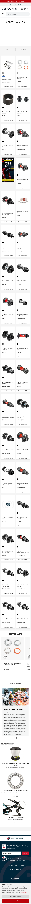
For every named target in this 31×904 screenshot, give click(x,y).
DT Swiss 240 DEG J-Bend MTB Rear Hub (7, 214)
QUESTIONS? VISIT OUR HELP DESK (15, 865)
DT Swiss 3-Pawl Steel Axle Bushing (7, 112)
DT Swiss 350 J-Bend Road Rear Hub (7, 619)
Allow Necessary (15, 896)
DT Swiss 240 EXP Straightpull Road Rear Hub (23, 552)
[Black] (3, 107)
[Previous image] (14, 738)
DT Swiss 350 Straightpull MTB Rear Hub (22, 619)
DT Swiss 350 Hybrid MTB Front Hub (7, 281)
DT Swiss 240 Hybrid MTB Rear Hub (7, 383)
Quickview (15, 770)
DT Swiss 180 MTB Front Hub (22, 281)
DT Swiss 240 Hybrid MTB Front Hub (7, 349)
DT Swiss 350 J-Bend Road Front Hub (7, 146)
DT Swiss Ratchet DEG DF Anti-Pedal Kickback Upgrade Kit (7, 79)
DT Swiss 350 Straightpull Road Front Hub (22, 315)
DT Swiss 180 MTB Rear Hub (7, 247)
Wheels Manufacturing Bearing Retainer (15, 790)
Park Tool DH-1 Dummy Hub (15, 817)
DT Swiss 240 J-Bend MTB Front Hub (22, 450)
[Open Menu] (3, 14)
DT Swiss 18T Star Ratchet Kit (22, 212)
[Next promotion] (26, 4)
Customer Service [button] (15, 875)
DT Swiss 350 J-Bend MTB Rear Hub (7, 450)
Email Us (16, 869)
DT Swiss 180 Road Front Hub (7, 518)
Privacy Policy (24, 892)
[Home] (9, 9)
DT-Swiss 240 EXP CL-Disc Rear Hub (22, 247)
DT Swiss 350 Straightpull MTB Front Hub (7, 484)
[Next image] (16, 738)
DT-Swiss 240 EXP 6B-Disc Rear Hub (22, 146)
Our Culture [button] (15, 879)
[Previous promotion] (4, 4)
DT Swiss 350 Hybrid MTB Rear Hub (22, 416)
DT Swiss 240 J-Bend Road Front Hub (22, 180)
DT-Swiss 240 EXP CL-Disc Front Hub (22, 349)
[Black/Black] (17, 276)
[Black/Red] (17, 175)
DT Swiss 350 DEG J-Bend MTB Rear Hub (7, 552)
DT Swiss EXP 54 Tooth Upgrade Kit (22, 78)
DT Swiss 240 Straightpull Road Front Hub (22, 383)
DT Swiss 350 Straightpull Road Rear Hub (7, 585)
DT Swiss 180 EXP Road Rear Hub (22, 518)
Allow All (15, 900)
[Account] (22, 9)
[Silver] (3, 73)
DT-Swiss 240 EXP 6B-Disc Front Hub (7, 315)
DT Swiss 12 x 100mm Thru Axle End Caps (22, 112)
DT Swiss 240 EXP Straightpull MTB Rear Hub (8, 416)
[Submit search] (27, 14)
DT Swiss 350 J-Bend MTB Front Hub (22, 585)
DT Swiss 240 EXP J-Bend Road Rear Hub (22, 484)
